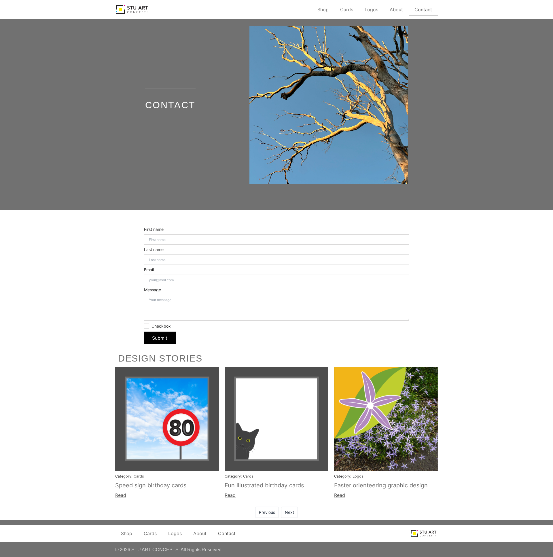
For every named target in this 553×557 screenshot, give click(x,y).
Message (152, 290)
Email (149, 270)
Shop (323, 9)
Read (120, 495)
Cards (346, 9)
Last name (154, 250)
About (396, 9)
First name (154, 229)
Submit (159, 338)
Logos (371, 9)
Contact (423, 9)
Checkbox (161, 326)
